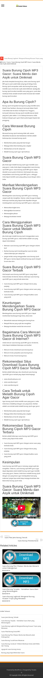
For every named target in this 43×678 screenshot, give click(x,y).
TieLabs (33, 670)
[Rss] (21, 672)
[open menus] (3, 6)
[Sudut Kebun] (21, 5)
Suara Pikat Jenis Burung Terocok (16, 536)
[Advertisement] (21, 32)
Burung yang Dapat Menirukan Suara (12, 653)
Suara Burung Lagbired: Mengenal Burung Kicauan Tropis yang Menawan (18, 598)
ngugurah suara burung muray (11, 649)
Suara (8, 62)
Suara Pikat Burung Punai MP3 (10, 631)
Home (4, 62)
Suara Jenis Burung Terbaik (9, 617)
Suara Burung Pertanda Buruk (28, 540)
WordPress (18, 670)
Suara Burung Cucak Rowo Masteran (12, 640)
